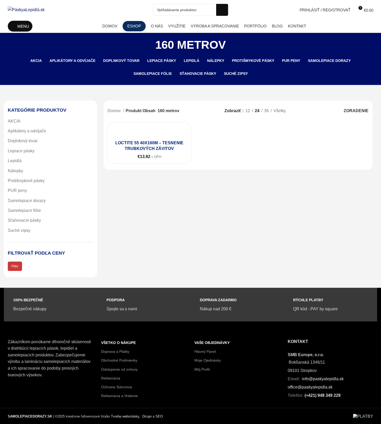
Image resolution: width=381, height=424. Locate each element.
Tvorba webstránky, (125, 416)
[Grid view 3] (318, 110)
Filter (14, 266)
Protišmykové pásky (26, 180)
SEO (159, 416)
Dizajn (147, 416)
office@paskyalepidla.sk (310, 387)
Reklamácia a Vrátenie (119, 396)
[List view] (298, 110)
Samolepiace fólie (24, 210)
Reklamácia (110, 378)
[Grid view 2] (308, 110)
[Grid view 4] (327, 110)
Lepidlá (15, 161)
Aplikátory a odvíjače (27, 131)
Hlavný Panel (205, 351)
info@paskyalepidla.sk (323, 379)
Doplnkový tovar (23, 141)
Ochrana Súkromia (116, 387)
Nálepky (15, 171)
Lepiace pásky (21, 151)
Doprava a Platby (115, 351)
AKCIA (14, 121)
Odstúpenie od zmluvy (119, 369)
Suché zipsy (19, 230)
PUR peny (17, 190)
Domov (115, 111)
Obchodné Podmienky (119, 360)
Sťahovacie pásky (24, 220)
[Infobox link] (27, 304)
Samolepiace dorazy (27, 200)
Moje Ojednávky (207, 360)
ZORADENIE (356, 111)
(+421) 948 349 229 (323, 395)
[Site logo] (26, 9)
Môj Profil (202, 369)
